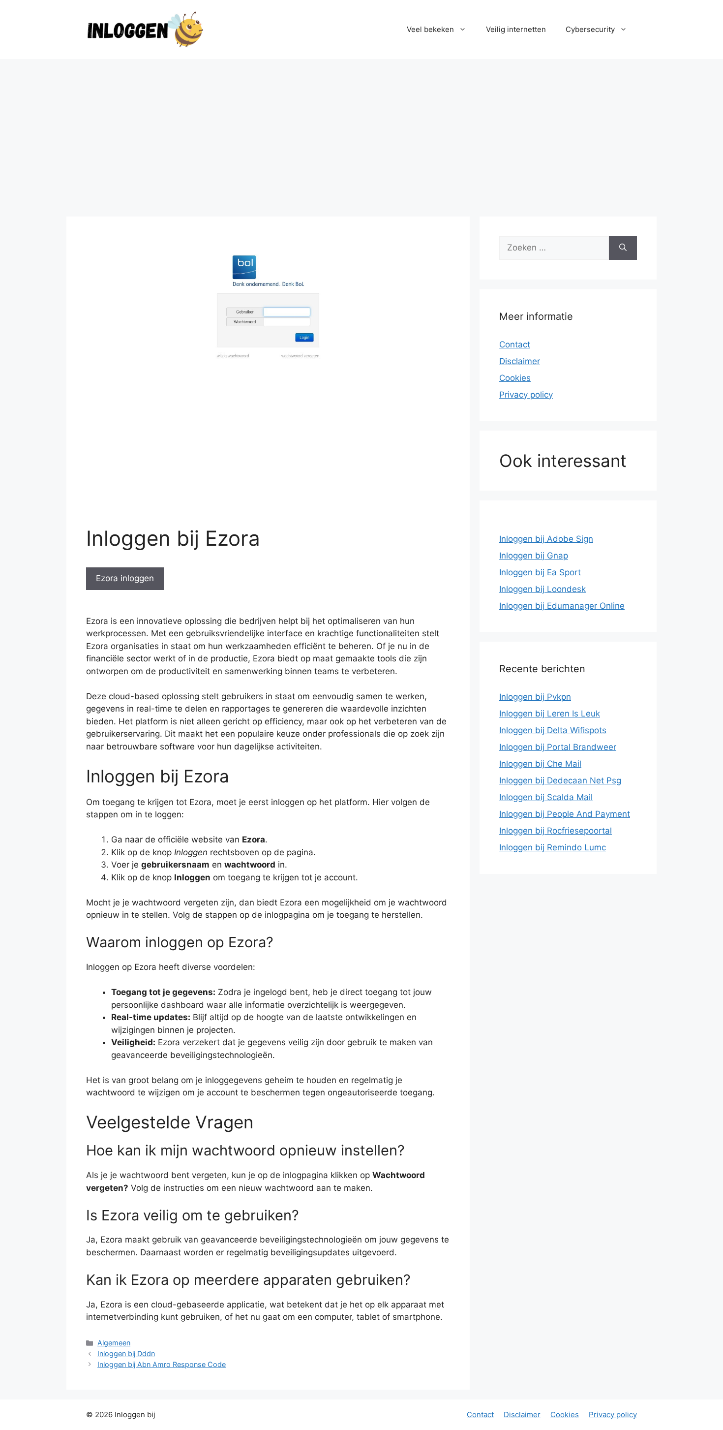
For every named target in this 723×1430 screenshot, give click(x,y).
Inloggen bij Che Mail (540, 764)
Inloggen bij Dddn (126, 1353)
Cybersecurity (590, 29)
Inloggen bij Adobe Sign (546, 539)
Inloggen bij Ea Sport (540, 572)
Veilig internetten (516, 29)
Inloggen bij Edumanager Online (562, 606)
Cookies (515, 378)
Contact (514, 344)
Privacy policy (526, 395)
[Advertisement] (361, 133)
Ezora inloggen (125, 578)
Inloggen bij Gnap (533, 555)
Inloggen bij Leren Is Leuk (549, 713)
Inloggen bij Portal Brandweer (557, 747)
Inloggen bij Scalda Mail (546, 797)
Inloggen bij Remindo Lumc (552, 847)
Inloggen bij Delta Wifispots (552, 730)
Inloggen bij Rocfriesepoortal (555, 831)
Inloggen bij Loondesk (542, 589)
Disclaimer (519, 361)
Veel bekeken (430, 29)
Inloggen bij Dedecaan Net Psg (560, 780)
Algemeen (113, 1342)
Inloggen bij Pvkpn (535, 697)
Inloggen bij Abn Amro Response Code (161, 1364)
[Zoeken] (623, 248)
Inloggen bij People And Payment (564, 814)
